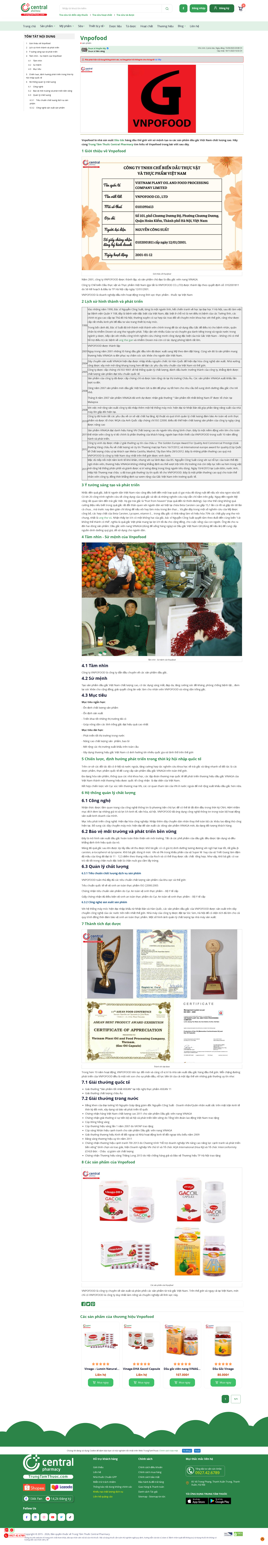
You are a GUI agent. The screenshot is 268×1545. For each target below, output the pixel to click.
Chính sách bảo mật (168, 1450)
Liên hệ (194, 26)
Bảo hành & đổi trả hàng (151, 1481)
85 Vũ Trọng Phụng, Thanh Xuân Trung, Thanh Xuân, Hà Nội (215, 1483)
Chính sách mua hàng (149, 1472)
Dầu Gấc (119, 140)
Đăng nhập (198, 8)
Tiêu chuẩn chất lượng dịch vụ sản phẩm (49, 102)
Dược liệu (115, 26)
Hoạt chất (146, 26)
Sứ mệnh (37, 65)
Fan (35, 1498)
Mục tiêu (37, 69)
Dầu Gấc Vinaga (223, 1369)
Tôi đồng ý (187, 1450)
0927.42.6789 (207, 1473)
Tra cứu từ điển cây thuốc (73, 14)
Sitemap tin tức (157, 1496)
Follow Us (29, 1508)
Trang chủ (29, 26)
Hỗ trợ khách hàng (105, 1459)
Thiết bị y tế (96, 26)
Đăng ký (224, 8)
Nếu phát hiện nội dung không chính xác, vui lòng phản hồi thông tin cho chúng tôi (123, 59)
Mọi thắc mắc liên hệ (199, 1459)
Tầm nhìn (37, 60)
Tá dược (131, 26)
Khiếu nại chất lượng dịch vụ (108, 1491)
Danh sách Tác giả (147, 1491)
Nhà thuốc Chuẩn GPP (105, 1477)
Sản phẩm (46, 26)
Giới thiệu (98, 1467)
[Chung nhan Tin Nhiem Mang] (228, 1534)
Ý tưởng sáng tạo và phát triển (43, 51)
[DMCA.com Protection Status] (238, 1534)
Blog (181, 26)
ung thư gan (126, 340)
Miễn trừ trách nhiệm (104, 1481)
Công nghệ (38, 86)
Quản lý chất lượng (42, 95)
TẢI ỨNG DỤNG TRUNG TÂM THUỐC (206, 1493)
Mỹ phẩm (65, 26)
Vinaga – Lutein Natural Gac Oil (100, 1369)
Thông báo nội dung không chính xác (112, 1486)
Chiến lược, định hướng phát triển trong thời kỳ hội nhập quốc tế (49, 76)
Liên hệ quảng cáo (103, 1496)
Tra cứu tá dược (125, 14)
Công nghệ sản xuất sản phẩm (50, 107)
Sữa (80, 26)
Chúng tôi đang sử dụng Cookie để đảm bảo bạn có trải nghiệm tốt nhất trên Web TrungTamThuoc (122, 1450)
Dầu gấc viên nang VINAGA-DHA (182, 1369)
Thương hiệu (165, 26)
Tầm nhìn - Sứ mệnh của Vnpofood (45, 56)
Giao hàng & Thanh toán (151, 1486)
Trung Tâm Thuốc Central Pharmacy (110, 144)
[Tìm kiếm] (166, 8)
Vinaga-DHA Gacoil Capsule (141, 1369)
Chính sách (145, 1459)
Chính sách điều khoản (150, 1467)
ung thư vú (105, 517)
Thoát (197, 1450)
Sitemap (142, 1496)
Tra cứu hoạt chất (102, 14)
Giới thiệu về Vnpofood (40, 43)
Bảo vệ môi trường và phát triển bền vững (52, 90)
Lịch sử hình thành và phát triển (44, 47)
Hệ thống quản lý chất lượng (42, 82)
